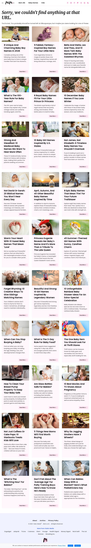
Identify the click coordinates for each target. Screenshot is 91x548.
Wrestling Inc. (50, 534)
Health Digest (54, 531)
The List (84, 531)
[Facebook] (67, 3)
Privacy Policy (53, 520)
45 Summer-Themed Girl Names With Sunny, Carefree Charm (75, 242)
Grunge (45, 531)
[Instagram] (71, 3)
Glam (38, 531)
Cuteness (31, 531)
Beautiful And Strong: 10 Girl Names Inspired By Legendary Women (45, 293)
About (35, 520)
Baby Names (33, 3)
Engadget (7, 531)
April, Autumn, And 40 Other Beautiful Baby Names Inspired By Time (44, 195)
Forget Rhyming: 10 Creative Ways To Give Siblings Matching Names (14, 293)
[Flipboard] (77, 3)
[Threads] (81, 3)
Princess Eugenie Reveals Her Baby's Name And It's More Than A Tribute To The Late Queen (44, 244)
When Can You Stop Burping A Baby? (14, 340)
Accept (70, 545)
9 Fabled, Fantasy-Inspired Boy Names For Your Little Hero (45, 48)
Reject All (77, 545)
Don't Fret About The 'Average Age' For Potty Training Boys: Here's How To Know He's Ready (45, 485)
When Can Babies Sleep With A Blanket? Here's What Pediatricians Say (75, 483)
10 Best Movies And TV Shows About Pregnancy (74, 387)
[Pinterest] (74, 3)
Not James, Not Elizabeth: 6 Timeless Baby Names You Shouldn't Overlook (75, 144)
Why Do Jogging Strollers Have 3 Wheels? (73, 435)
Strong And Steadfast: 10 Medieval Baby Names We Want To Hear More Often (14, 146)
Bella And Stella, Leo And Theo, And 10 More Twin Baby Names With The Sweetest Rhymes (75, 51)
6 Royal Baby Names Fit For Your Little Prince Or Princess (45, 99)
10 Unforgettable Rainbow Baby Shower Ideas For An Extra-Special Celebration (75, 295)
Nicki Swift (76, 531)
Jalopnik (16, 531)
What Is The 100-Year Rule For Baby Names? (14, 99)
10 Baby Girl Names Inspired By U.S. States (44, 143)
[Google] (84, 3)
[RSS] (88, 3)
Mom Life (22, 3)
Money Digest (66, 531)
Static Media (37, 524)
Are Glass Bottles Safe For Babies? (43, 385)
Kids (43, 3)
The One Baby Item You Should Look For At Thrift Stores (75, 342)
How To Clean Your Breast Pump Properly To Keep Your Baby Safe (14, 388)
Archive (42, 520)
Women (41, 534)
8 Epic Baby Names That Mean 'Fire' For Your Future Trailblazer (74, 195)
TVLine (23, 531)
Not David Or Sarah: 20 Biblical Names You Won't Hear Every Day (14, 195)
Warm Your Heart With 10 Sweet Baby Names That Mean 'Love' (14, 242)
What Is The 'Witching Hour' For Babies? (14, 482)
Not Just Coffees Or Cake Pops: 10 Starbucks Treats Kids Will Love (14, 436)
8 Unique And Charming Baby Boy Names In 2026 (15, 48)
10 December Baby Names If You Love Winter (74, 99)
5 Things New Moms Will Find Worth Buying (45, 435)
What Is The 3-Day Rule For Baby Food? (45, 340)
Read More (23, 71)
